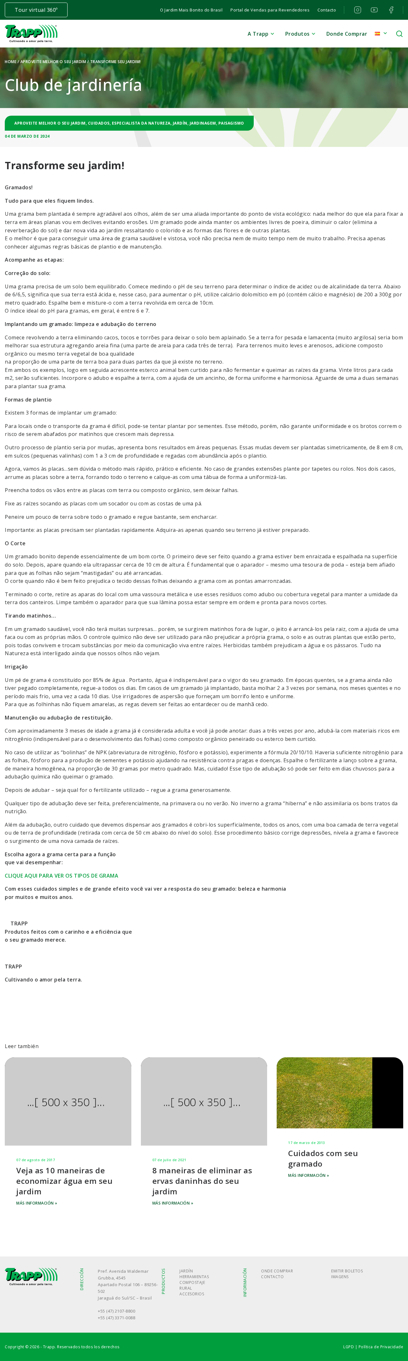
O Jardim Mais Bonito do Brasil (191, 10)
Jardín (180, 123)
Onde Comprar (277, 1271)
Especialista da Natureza (141, 123)
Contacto (326, 10)
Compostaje (192, 1282)
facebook (390, 10)
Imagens (340, 1276)
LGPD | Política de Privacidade (373, 1347)
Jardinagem (203, 123)
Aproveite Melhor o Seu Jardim (53, 61)
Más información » (36, 1203)
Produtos (297, 33)
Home (10, 61)
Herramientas (194, 1276)
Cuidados (99, 123)
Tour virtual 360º (36, 9)
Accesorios (191, 1294)
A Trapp (258, 33)
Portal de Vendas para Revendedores (270, 10)
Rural (185, 1288)
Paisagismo (231, 123)
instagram (356, 10)
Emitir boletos (347, 1271)
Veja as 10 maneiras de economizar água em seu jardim (64, 1181)
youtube (373, 10)
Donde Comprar (347, 33)
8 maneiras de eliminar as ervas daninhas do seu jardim (202, 1181)
